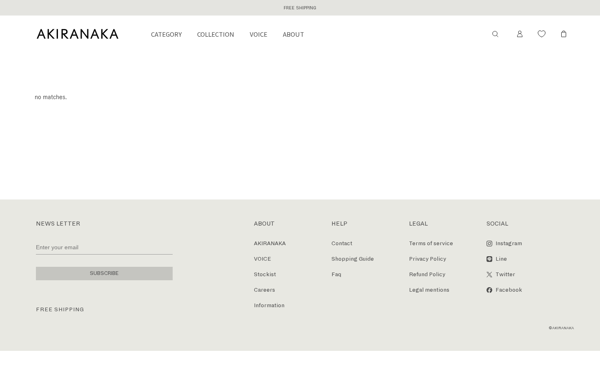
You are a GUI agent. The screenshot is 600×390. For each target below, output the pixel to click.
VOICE (258, 34)
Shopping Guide (352, 259)
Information (269, 305)
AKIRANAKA (270, 243)
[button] (495, 34)
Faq (336, 274)
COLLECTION (215, 34)
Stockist (265, 274)
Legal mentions (429, 290)
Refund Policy (427, 274)
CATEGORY (166, 34)
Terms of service (431, 243)
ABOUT (293, 34)
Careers (264, 290)
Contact (341, 243)
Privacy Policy (427, 259)
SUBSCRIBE (104, 273)
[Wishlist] (541, 34)
